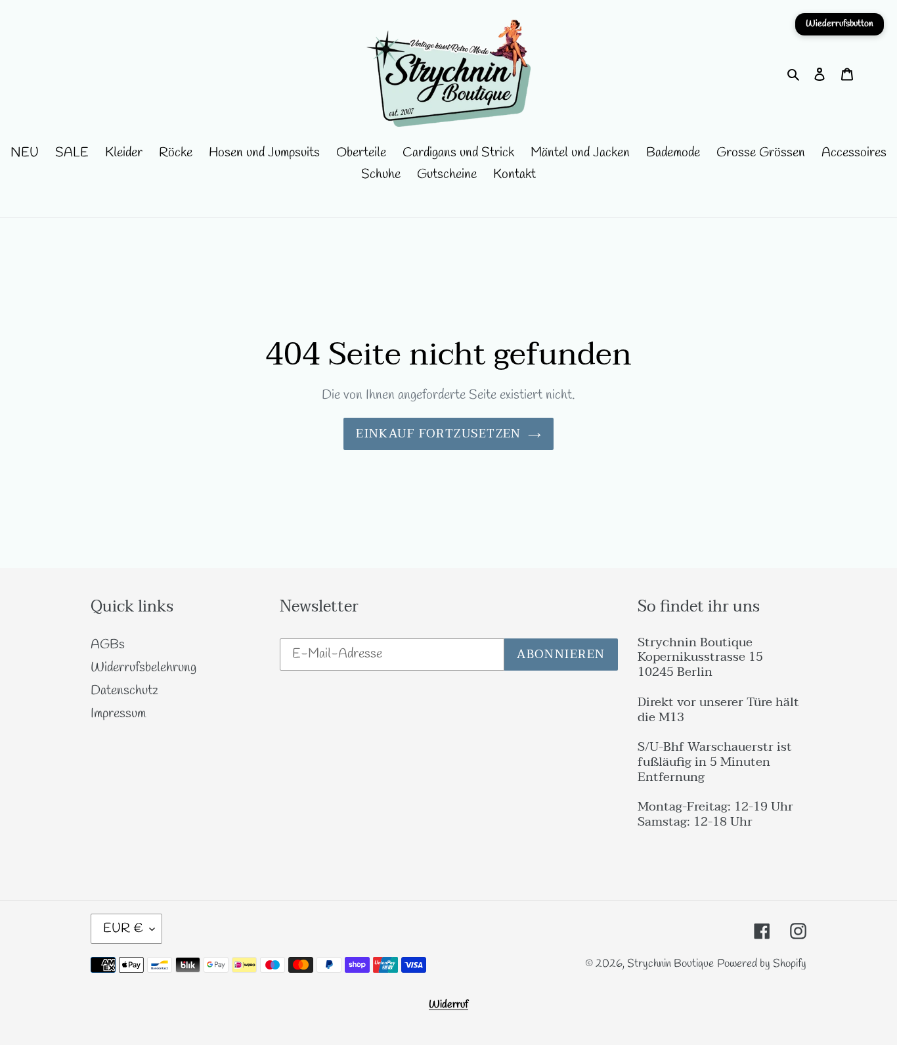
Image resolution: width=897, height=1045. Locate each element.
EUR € (123, 928)
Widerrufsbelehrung (143, 668)
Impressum (118, 714)
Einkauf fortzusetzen (438, 434)
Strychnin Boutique (670, 963)
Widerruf (448, 1005)
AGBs (108, 645)
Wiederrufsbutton (839, 24)
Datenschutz (124, 691)
